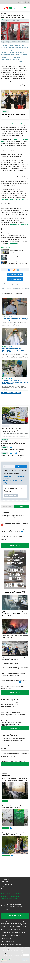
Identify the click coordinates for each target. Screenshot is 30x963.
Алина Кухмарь (16, 20)
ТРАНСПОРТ (5, 801)
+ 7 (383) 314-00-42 (14, 937)
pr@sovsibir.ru (23, 940)
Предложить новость (15, 279)
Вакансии (4, 887)
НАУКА (10, 316)
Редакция (4, 882)
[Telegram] (18, 270)
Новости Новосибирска (16, 274)
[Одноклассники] (14, 270)
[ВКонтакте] (9, 270)
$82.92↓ (14, 2)
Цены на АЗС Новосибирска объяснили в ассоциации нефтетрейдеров (14, 806)
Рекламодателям (7, 884)
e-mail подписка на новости (12, 893)
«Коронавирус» (12, 243)
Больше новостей (15, 545)
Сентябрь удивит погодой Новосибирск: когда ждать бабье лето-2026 (14, 833)
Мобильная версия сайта (9, 899)
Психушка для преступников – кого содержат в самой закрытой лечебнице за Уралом (14, 482)
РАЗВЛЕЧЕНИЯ (6, 855)
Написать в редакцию (15, 915)
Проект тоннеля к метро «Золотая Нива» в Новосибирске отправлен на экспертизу (15, 779)
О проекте (5, 879)
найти (21, 506)
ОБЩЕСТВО (13, 426)
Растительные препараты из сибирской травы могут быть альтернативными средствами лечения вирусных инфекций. (14, 388)
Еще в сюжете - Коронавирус (11, 393)
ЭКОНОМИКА (5, 828)
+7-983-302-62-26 (10, 941)
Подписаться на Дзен (10, 495)
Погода (4, 889)
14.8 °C (9, 2)
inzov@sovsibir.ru (9, 938)
